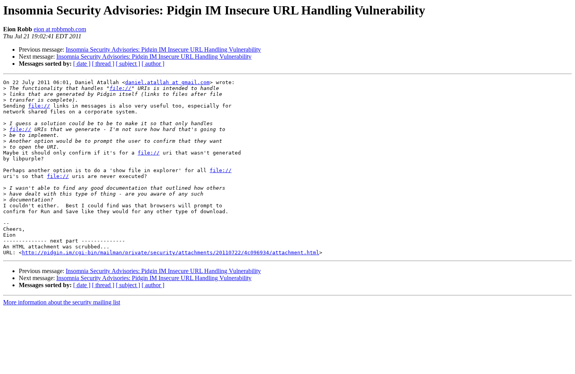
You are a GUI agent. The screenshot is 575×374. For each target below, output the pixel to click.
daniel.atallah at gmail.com (167, 82)
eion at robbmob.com (60, 29)
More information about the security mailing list (61, 302)
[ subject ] (128, 63)
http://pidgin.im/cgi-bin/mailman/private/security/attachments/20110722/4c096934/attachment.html (170, 252)
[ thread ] (103, 63)
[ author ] (153, 63)
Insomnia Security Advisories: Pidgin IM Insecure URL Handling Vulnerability (163, 49)
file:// (120, 88)
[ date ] (81, 63)
